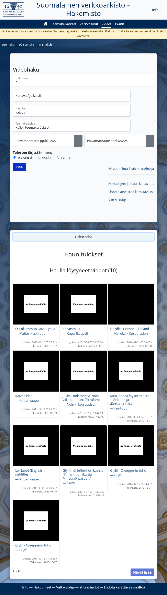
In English (45, 44)
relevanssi (24, 157)
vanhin (66, 157)
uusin (46, 157)
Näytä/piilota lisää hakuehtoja (131, 169)
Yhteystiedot (89, 587)
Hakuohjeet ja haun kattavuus (131, 183)
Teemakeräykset (63, 24)
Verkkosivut (89, 24)
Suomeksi (8, 44)
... (78, 141)
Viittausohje (117, 200)
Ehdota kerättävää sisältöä (124, 587)
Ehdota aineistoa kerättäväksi (131, 192)
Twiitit (119, 24)
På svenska (26, 44)
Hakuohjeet (42, 587)
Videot (106, 24)
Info (155, 10)
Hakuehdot (83, 237)
